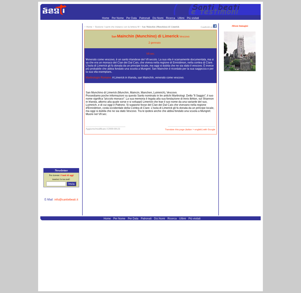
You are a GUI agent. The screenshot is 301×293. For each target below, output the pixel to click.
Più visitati (193, 18)
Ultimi (181, 18)
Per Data (131, 18)
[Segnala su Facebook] (215, 26)
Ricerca (171, 18)
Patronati (145, 18)
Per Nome (118, 18)
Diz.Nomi (158, 18)
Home (106, 18)
